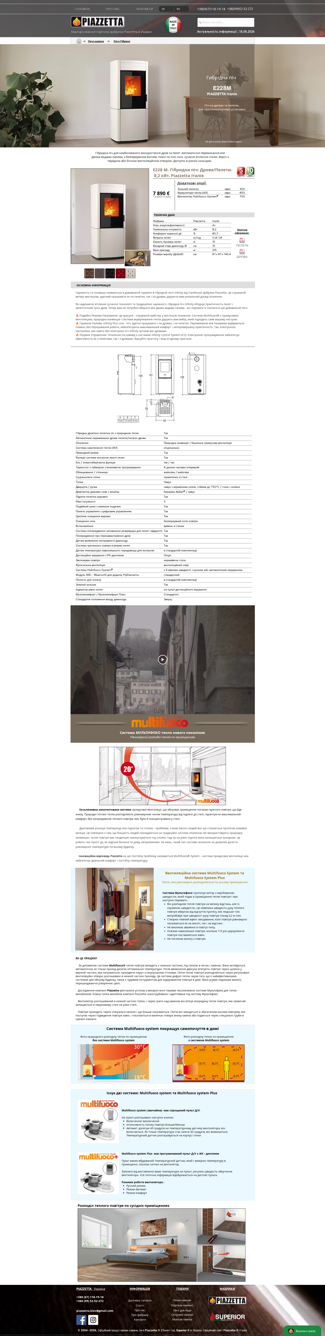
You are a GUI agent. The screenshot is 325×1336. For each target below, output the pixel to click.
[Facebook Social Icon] (81, 1320)
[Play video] (162, 659)
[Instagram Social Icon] (93, 1320)
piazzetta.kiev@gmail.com (94, 1311)
